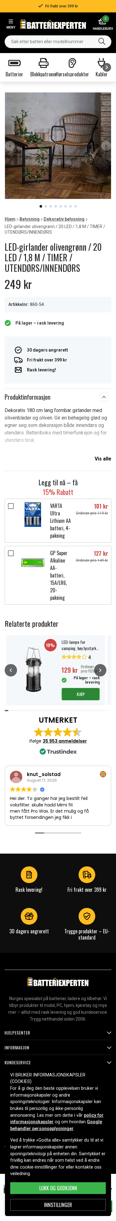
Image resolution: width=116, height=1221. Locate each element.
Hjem (10, 219)
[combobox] (58, 41)
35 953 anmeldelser (65, 741)
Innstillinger (58, 1205)
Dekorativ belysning (64, 219)
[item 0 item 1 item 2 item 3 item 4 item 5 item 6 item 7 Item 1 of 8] (58, 145)
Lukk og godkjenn (58, 1188)
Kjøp (81, 694)
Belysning (29, 219)
